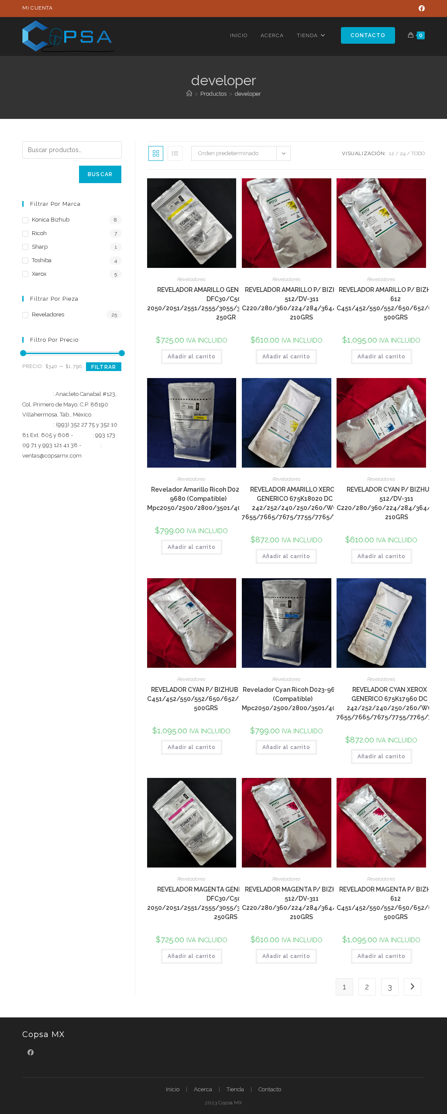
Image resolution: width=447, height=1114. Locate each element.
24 (403, 153)
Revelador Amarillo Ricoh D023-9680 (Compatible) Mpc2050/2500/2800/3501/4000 (198, 498)
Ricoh (39, 233)
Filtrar (103, 367)
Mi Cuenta (37, 8)
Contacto (269, 1089)
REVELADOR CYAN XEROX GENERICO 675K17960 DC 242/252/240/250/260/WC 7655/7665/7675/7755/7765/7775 (389, 703)
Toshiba (42, 260)
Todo (418, 153)
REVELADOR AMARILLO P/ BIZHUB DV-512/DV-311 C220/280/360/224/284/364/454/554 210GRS (301, 303)
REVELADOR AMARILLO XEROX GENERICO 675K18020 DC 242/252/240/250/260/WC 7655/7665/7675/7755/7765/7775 (294, 503)
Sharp (40, 246)
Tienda (235, 1089)
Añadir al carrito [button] (192, 357)
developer (248, 93)
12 (391, 153)
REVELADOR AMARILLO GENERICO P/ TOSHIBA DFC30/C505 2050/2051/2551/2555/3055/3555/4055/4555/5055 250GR (226, 303)
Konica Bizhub (50, 219)
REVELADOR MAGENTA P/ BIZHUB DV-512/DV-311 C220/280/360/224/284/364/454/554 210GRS (301, 903)
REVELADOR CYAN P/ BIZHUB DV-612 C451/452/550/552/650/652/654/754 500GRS (206, 698)
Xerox (39, 274)
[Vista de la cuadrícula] (155, 153)
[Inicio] (189, 93)
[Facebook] (420, 8)
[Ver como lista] (175, 153)
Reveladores (191, 279)
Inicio (172, 1089)
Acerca (203, 1089)
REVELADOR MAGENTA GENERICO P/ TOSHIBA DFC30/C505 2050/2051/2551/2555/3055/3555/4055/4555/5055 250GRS (226, 903)
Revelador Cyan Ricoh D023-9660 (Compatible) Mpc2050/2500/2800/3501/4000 (293, 698)
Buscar (100, 174)
